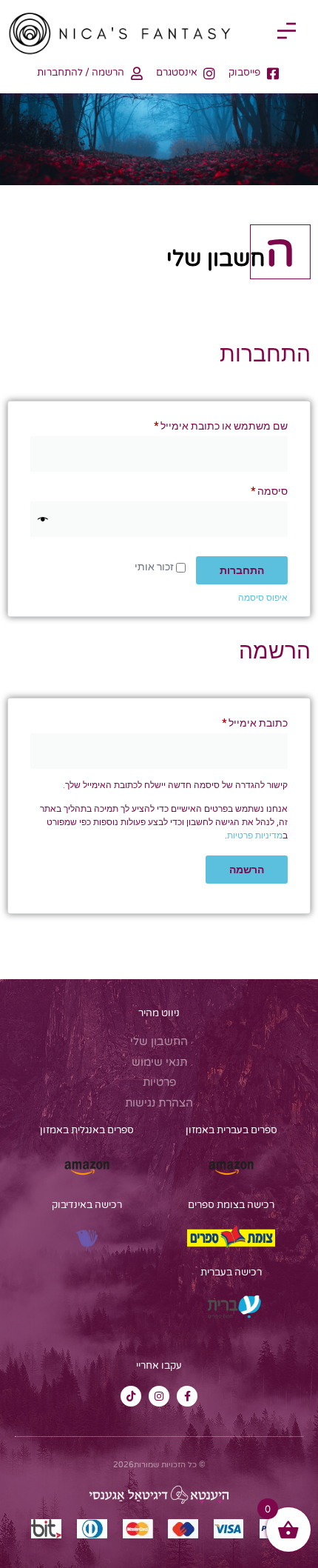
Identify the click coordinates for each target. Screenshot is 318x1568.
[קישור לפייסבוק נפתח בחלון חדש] (187, 1396)
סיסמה (258, 489)
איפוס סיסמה (263, 598)
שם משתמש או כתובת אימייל (210, 424)
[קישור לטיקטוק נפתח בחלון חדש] (131, 1396)
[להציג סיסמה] (43, 519)
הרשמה (246, 869)
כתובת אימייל (244, 721)
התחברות (242, 570)
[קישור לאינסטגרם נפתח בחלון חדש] (159, 1396)
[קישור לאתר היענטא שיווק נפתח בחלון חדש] (159, 1494)
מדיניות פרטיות (255, 835)
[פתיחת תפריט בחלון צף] (286, 30)
